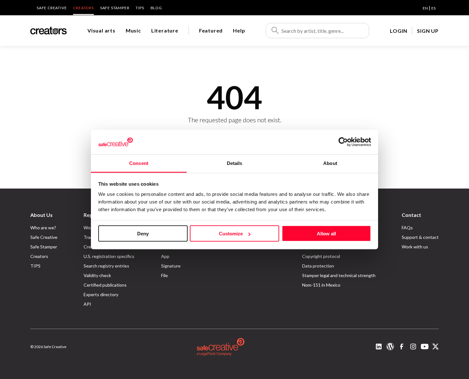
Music (133, 30)
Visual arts (101, 30)
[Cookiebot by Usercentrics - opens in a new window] (343, 142)
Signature (171, 265)
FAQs (407, 227)
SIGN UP (428, 31)
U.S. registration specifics (109, 256)
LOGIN (398, 31)
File (164, 275)
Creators (83, 7)
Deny (143, 233)
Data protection (318, 265)
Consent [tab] (138, 163)
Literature (164, 30)
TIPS (140, 7)
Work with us (415, 246)
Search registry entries (106, 265)
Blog (156, 7)
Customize (231, 233)
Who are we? (43, 227)
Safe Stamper (115, 7)
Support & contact (420, 237)
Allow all (326, 233)
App (165, 256)
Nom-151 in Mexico (321, 285)
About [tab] (330, 163)
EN (425, 8)
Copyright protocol (321, 256)
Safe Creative (52, 7)
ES (433, 8)
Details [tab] (234, 163)
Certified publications (105, 285)
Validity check (97, 275)
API (87, 304)
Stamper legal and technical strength (339, 275)
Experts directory (101, 294)
